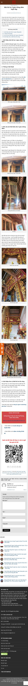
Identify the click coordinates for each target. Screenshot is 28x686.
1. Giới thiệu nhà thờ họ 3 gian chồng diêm (12, 32)
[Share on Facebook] (10, 467)
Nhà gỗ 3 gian (4, 660)
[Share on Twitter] (13, 467)
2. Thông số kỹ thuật (7, 33)
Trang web (5, 523)
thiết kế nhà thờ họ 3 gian (16, 474)
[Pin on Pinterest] (17, 467)
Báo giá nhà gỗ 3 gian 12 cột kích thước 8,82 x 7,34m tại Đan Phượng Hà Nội (14, 576)
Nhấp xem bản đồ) (17, 627)
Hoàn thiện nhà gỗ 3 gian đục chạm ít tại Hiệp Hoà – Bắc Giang (15, 567)
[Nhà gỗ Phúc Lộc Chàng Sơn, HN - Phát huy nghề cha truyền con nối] (14, 2)
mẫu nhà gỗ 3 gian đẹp (21, 471)
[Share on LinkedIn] (20, 467)
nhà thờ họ (22, 472)
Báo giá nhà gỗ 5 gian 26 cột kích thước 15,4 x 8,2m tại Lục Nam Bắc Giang (14, 559)
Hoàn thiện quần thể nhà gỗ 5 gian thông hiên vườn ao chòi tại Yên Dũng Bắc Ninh (15, 572)
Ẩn (16, 29)
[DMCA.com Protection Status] (4, 653)
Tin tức (2, 668)
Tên (4, 511)
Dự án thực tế (14, 5)
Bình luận (5, 500)
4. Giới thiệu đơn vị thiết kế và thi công (11, 36)
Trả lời (24, 489)
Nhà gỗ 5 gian (4, 663)
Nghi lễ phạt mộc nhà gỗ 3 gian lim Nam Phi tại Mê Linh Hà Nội (15, 542)
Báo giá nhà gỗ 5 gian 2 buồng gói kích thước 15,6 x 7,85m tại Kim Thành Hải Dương (16, 546)
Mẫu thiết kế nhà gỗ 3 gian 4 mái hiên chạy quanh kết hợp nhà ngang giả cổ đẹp (15, 554)
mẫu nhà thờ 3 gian (5, 472)
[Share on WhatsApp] (8, 467)
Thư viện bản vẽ (4, 665)
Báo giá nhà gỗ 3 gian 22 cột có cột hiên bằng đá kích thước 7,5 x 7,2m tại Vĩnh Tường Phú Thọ (15, 580)
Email (4, 517)
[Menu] (2, 2)
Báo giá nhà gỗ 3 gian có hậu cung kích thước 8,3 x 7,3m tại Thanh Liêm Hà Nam (15, 563)
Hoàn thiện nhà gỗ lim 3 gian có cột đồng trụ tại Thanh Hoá (15, 550)
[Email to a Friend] (15, 467)
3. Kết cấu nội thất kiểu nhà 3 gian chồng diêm (12, 35)
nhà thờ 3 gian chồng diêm (15, 472)
